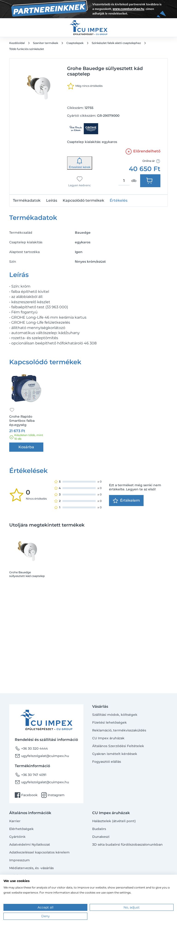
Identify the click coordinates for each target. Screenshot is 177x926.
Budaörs (99, 829)
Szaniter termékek (45, 43)
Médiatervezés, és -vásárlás (31, 868)
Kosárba (26, 447)
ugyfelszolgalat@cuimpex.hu (42, 756)
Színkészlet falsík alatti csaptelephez (116, 43)
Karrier (15, 821)
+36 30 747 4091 (30, 774)
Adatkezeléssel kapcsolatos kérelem (39, 852)
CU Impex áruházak (108, 738)
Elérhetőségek (21, 829)
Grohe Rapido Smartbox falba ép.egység (22, 420)
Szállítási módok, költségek (114, 715)
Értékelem (130, 500)
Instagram (53, 795)
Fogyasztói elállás (106, 762)
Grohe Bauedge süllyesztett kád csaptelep (27, 574)
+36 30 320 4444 (31, 748)
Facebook (26, 795)
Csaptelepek (74, 43)
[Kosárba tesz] (150, 180)
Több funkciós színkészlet (26, 49)
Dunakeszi (100, 837)
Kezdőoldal (17, 43)
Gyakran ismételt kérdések (114, 754)
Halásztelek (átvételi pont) (114, 821)
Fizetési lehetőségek (109, 722)
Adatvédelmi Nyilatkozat (29, 844)
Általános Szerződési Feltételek (118, 746)
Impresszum (19, 860)
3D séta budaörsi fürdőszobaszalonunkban (127, 844)
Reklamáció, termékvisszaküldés (119, 730)
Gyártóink (17, 837)
